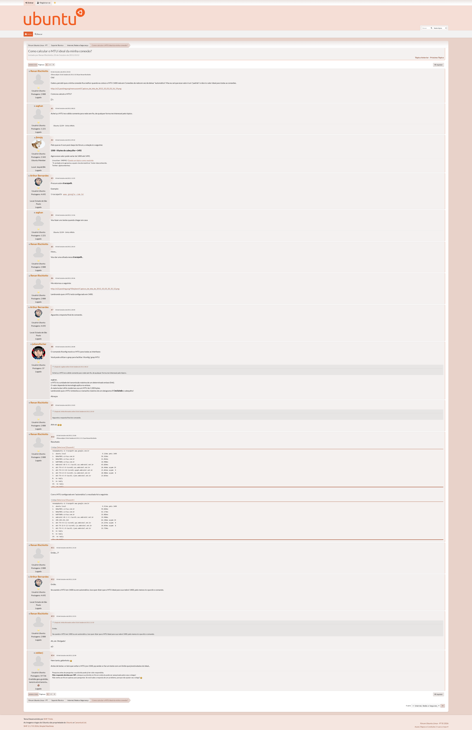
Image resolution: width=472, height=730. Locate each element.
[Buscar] (431, 28)
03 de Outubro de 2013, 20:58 (65, 346)
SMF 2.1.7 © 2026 (31, 726)
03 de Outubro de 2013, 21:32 (66, 548)
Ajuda (417, 727)
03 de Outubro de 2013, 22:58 (66, 655)
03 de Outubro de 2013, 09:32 (65, 140)
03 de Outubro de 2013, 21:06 (66, 435)
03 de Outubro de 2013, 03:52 (60, 72)
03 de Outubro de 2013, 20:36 (65, 278)
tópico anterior (422, 57)
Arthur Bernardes (39, 175)
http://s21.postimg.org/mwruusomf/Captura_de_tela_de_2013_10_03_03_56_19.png (86, 88)
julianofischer (39, 344)
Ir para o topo (33, 694)
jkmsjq (39, 137)
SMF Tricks (48, 719)
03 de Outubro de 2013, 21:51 (66, 616)
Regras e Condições (427, 727)
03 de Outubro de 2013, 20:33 (65, 246)
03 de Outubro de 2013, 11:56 (65, 215)
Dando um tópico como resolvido (81, 160)
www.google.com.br (73, 194)
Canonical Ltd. (80, 722)
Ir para (408, 706)
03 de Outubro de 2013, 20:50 (65, 310)
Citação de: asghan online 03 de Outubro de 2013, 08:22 (71, 367)
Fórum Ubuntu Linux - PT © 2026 (434, 723)
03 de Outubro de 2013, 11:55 (65, 178)
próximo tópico (437, 57)
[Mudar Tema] (55, 3)
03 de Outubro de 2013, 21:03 (65, 405)
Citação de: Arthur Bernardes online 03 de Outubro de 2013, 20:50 (74, 411)
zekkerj (39, 652)
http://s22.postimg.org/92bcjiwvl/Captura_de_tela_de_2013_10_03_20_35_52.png (85, 288)
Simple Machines (46, 726)
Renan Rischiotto (39, 71)
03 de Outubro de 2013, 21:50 (66, 579)
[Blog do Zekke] (38, 685)
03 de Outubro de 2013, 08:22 (65, 108)
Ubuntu (69, 722)
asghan (39, 105)
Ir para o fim (33, 65)
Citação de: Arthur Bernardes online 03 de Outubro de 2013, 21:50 (74, 622)
